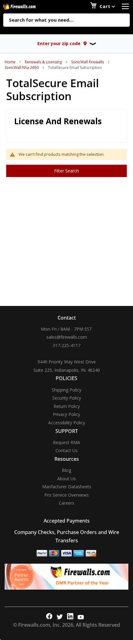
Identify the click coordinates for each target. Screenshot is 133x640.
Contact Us (66, 450)
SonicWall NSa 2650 (22, 67)
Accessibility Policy (66, 423)
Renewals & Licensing (43, 62)
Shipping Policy (66, 390)
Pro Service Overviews (66, 495)
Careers (66, 503)
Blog (66, 470)
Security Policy (66, 398)
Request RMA (66, 442)
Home (10, 62)
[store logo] (26, 6)
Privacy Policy (66, 414)
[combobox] (66, 20)
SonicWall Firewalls (87, 62)
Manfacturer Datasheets (66, 487)
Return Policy (67, 406)
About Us (66, 478)
